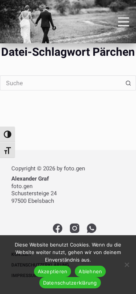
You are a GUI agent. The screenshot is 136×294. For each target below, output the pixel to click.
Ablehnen (90, 271)
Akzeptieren (53, 271)
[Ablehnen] (126, 264)
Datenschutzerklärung (70, 283)
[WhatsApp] (91, 228)
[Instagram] (74, 228)
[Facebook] (57, 228)
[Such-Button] (128, 82)
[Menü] (123, 22)
